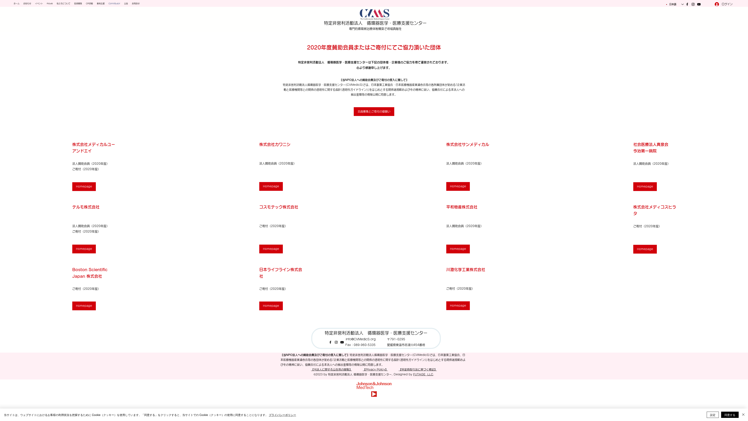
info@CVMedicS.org (361, 339)
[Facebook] (687, 4)
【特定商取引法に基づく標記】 (418, 369)
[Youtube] (699, 4)
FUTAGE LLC (423, 374)
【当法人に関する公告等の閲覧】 (331, 369)
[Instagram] (693, 4)
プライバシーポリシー (282, 415)
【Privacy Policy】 (375, 369)
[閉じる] (743, 415)
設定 (712, 415)
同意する (729, 415)
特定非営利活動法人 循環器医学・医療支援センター (375, 23)
